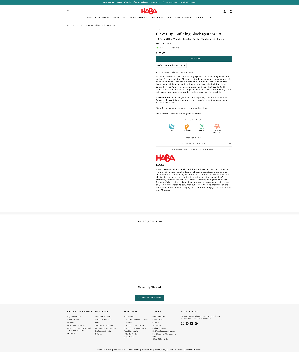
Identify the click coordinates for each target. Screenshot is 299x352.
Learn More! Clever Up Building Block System (178, 113)
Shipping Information (104, 325)
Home (69, 25)
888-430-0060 (119, 350)
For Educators (204, 18)
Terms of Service (176, 350)
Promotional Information (105, 328)
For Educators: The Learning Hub (164, 335)
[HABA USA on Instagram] (182, 323)
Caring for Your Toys (103, 320)
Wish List (70, 322)
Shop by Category (138, 18)
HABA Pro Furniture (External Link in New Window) (79, 329)
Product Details (194, 138)
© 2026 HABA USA (104, 350)
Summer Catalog (183, 18)
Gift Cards (71, 333)
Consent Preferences (194, 350)
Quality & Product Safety (134, 325)
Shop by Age (119, 18)
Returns (98, 334)
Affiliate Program (159, 328)
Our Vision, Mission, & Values (136, 320)
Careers (155, 322)
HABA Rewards (158, 317)
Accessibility (134, 350)
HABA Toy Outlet (130, 334)
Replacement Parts (103, 331)
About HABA (129, 317)
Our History (128, 322)
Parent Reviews (73, 320)
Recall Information (131, 331)
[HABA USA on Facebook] (187, 323)
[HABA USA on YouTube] (191, 323)
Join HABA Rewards (184, 72)
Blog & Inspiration (74, 317)
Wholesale (156, 325)
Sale (169, 18)
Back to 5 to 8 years (151, 298)
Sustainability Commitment (135, 328)
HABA (159, 30)
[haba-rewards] (220, 11)
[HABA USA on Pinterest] (196, 323)
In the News (129, 337)
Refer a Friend (158, 320)
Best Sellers (102, 18)
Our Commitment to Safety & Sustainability (194, 149)
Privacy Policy (160, 350)
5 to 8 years (78, 25)
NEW (89, 18)
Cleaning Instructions (194, 144)
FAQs (97, 322)
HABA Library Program (76, 325)
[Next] (71, 97)
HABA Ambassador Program (163, 331)
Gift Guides (157, 18)
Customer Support (103, 317)
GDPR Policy (147, 350)
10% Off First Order (160, 339)
